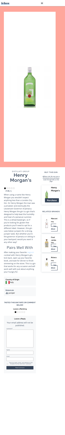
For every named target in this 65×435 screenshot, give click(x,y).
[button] (42, 3)
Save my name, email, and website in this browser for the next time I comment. (21, 363)
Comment (9, 328)
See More (53, 227)
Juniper (12, 293)
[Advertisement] (51, 282)
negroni (30, 252)
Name (8, 350)
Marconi (54, 218)
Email (8, 356)
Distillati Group (20, 171)
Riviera (54, 257)
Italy (52, 222)
